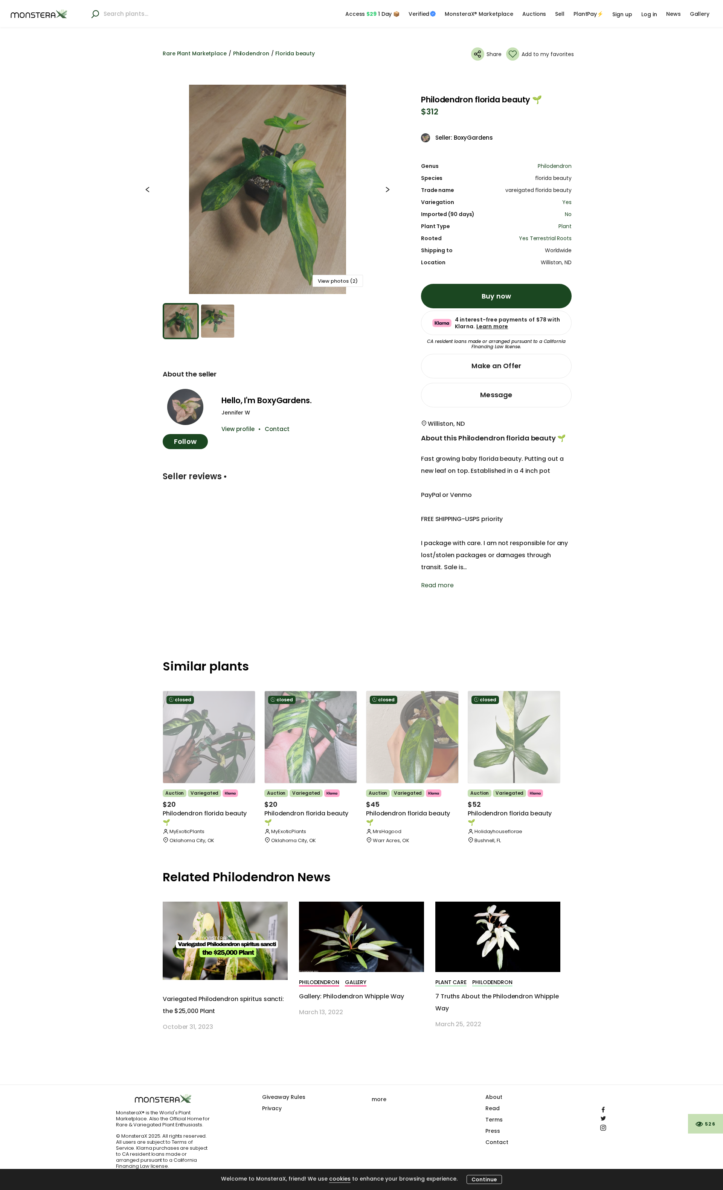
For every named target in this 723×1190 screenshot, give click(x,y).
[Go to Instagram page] (603, 1126)
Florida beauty (295, 53)
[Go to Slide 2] (218, 321)
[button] (267, 189)
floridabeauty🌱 (205, 818)
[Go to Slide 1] (181, 321)
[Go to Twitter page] (603, 1116)
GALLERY (355, 982)
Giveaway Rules (283, 1097)
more (379, 1099)
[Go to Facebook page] (603, 1107)
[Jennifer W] (185, 407)
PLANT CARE (451, 982)
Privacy (272, 1108)
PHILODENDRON (319, 982)
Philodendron (251, 53)
